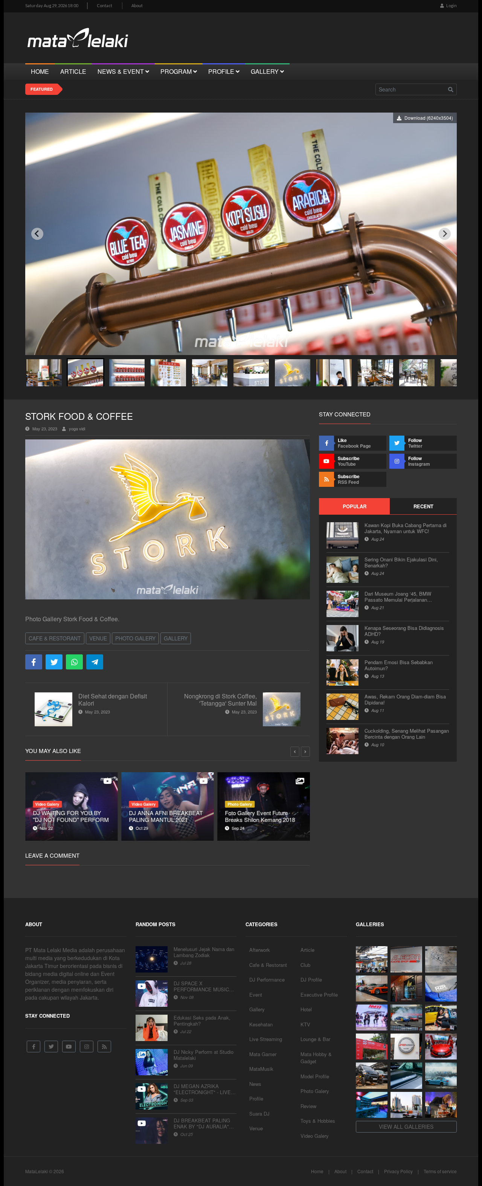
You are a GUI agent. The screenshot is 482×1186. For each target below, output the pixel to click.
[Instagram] (86, 1046)
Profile (256, 1098)
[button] (44, 372)
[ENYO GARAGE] (441, 959)
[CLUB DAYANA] (406, 989)
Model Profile (314, 1076)
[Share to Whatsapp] (74, 661)
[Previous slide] (37, 234)
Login (451, 5)
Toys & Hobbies (317, 1120)
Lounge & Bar (315, 1039)
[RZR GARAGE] (441, 989)
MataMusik (261, 1068)
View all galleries (406, 1126)
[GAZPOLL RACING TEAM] (406, 1075)
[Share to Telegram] (94, 661)
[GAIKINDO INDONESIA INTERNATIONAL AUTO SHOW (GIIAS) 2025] (441, 1046)
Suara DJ (259, 1113)
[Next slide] (445, 234)
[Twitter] (51, 1046)
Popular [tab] (354, 506)
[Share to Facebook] (33, 661)
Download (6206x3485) (433, 117)
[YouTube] (69, 1046)
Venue (98, 638)
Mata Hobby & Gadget (316, 1057)
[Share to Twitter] (54, 661)
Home (317, 1171)
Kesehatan (261, 1024)
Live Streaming (265, 1039)
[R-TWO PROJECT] (371, 1075)
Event (255, 994)
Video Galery (314, 1135)
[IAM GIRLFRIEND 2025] (441, 1018)
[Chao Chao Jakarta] (406, 1105)
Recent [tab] (423, 506)
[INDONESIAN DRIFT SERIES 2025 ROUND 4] (406, 1018)
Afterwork (259, 949)
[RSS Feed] (104, 1046)
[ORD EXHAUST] (406, 1046)
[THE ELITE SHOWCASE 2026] (371, 989)
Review (308, 1106)
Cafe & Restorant (55, 638)
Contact (104, 5)
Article (307, 949)
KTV (305, 1024)
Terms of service (440, 1171)
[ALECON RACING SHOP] (406, 959)
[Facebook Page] (33, 1046)
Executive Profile (319, 994)
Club (305, 964)
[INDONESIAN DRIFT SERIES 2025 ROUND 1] (441, 1075)
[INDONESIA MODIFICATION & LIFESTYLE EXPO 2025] (371, 1018)
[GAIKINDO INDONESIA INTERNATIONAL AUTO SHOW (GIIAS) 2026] (371, 959)
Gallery (176, 638)
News (255, 1083)
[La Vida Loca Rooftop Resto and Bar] (371, 1105)
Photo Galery (135, 638)
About (137, 5)
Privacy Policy (398, 1171)
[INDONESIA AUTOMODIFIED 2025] (371, 1046)
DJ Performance (267, 979)
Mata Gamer (262, 1054)
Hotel (306, 1009)
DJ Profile (311, 979)
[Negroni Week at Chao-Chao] (441, 1105)
